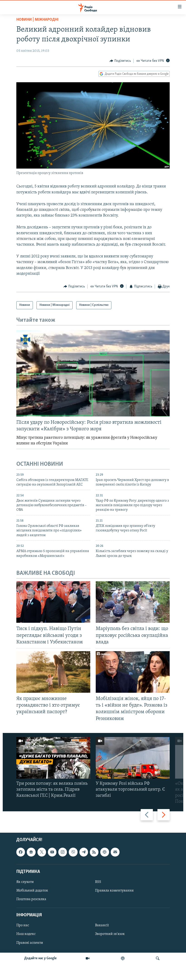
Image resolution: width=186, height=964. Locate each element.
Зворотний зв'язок (110, 934)
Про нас (22, 925)
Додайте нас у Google (40, 958)
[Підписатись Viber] (73, 852)
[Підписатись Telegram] (83, 852)
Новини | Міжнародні (37, 20)
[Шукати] (157, 958)
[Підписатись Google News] (31, 852)
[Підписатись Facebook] (20, 852)
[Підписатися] (115, 852)
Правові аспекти (29, 943)
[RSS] (94, 852)
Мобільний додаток (32, 890)
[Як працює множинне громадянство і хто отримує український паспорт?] (53, 672)
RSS (98, 882)
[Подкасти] (123, 958)
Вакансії (102, 925)
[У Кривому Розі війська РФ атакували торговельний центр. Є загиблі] (133, 758)
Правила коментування (114, 890)
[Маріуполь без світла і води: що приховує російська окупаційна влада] (133, 602)
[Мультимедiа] (87, 958)
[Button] (120, 61)
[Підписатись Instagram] (62, 852)
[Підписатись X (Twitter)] (41, 852)
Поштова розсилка (31, 899)
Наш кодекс (26, 934)
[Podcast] (104, 852)
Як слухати (25, 882)
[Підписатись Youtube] (52, 852)
